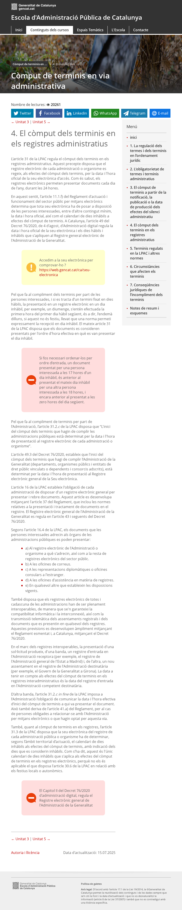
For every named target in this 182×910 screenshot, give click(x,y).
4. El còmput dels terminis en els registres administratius (144, 232)
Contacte (140, 29)
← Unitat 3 (20, 121)
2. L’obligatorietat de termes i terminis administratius (147, 174)
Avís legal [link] (86, 889)
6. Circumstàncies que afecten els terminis (145, 271)
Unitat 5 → (41, 121)
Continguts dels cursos (49, 29)
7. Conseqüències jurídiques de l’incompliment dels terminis (146, 292)
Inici (18, 29)
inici (133, 137)
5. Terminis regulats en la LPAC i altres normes (146, 253)
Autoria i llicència (25, 852)
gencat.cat (35, 7)
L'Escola (118, 29)
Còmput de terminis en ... (30, 64)
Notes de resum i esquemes (144, 311)
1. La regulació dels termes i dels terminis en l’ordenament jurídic (148, 153)
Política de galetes (91, 883)
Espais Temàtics (90, 29)
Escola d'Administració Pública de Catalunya (76, 17)
